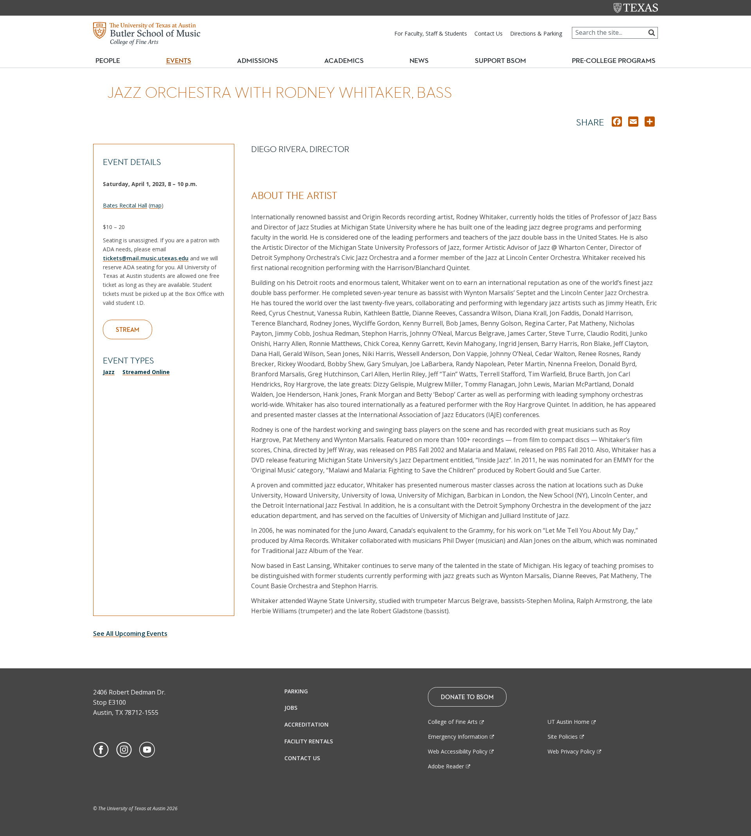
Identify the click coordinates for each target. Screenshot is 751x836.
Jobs (290, 707)
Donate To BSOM (467, 697)
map (156, 205)
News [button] (419, 60)
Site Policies (563, 736)
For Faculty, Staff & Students (430, 33)
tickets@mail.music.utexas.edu (146, 258)
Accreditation (306, 724)
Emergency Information (458, 736)
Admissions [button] (260, 60)
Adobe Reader (446, 766)
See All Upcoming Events (130, 633)
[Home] (146, 33)
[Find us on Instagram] (124, 749)
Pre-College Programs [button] (617, 60)
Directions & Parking (536, 33)
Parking (296, 691)
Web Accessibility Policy (457, 751)
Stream (127, 329)
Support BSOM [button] (500, 60)
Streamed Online (146, 372)
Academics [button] (347, 60)
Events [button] (182, 60)
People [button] (107, 60)
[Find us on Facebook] (101, 749)
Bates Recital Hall (125, 205)
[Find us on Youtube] (147, 749)
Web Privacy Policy (571, 751)
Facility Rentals (308, 741)
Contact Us (488, 33)
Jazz (109, 372)
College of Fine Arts (453, 721)
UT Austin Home (568, 721)
